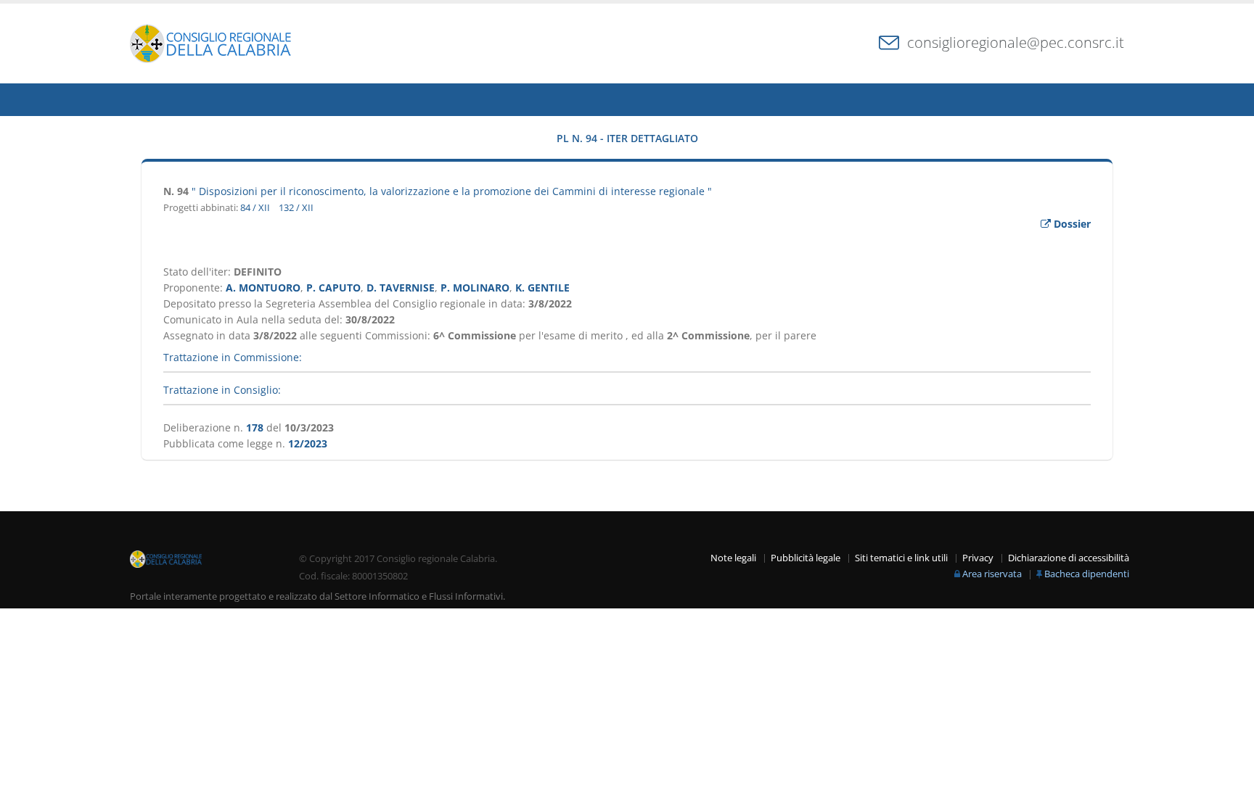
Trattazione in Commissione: (232, 357)
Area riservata (992, 574)
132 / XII (296, 208)
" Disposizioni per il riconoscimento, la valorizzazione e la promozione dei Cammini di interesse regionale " (452, 191)
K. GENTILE (542, 287)
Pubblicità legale (805, 558)
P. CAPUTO (333, 287)
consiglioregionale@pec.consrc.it (1015, 42)
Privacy (977, 558)
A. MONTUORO (263, 287)
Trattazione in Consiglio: (222, 390)
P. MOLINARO (474, 287)
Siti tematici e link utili (901, 558)
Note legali (733, 558)
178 (254, 427)
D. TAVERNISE (400, 287)
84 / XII (255, 208)
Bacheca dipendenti (1086, 574)
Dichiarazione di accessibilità (1068, 558)
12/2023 (307, 443)
